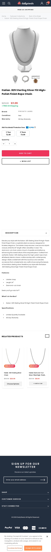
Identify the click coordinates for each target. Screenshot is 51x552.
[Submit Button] (42, 480)
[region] (25, 542)
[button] (3, 3)
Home (4, 16)
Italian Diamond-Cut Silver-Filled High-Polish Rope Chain (37, 375)
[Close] (47, 536)
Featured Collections (17, 16)
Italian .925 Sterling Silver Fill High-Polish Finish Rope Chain (26, 18)
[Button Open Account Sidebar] (42, 3)
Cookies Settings (15, 548)
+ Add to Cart (37, 383)
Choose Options (13, 384)
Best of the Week (35, 16)
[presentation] (46, 336)
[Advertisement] (25, 203)
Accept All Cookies (33, 548)
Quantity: (5, 140)
